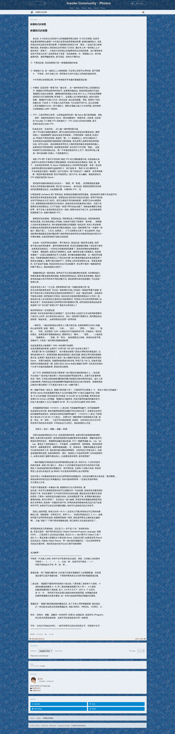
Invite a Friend (35, 726)
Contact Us (44, 726)
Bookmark (53, 726)
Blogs (39, 718)
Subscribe (37, 704)
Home (32, 718)
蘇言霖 (32, 634)
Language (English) (63, 726)
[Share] (143, 12)
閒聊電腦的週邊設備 (37, 639)
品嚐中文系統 (139, 639)
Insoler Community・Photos (89, 3)
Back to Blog (38, 709)
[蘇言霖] (33, 680)
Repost (94, 709)
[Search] (44, 3)
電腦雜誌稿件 (36, 688)
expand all (58, 651)
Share (93, 704)
